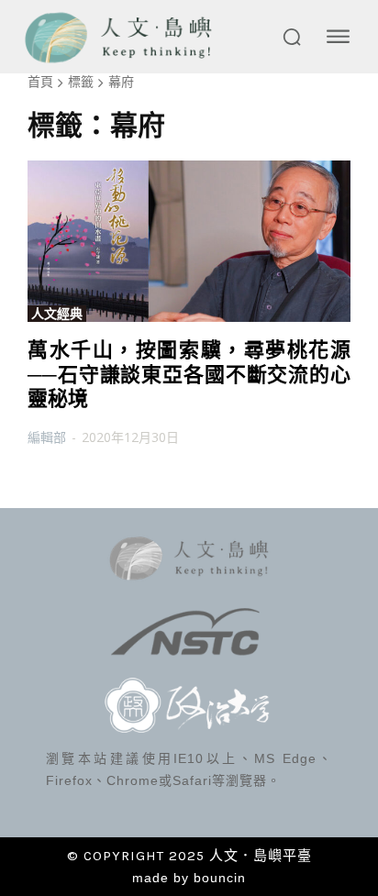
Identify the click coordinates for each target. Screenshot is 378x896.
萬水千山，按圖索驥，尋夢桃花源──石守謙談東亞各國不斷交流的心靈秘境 (189, 374)
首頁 (40, 81)
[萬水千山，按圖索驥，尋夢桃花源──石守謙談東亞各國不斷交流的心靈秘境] (189, 241)
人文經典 (57, 313)
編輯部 (47, 437)
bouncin (220, 877)
